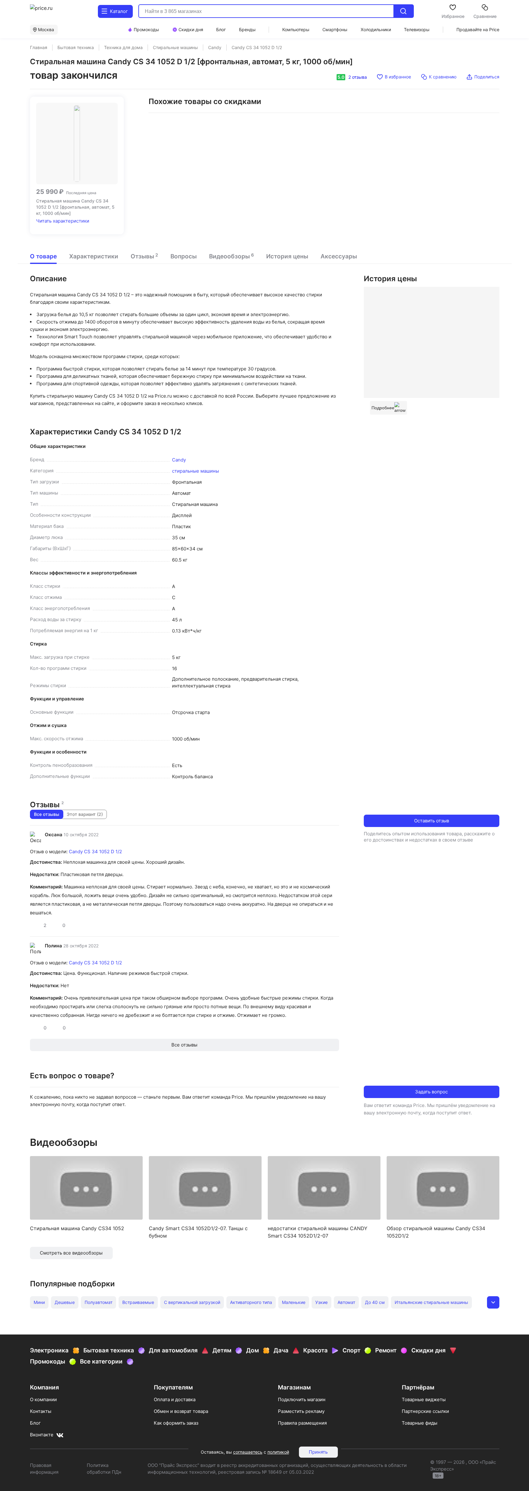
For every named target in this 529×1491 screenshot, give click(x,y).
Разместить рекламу (301, 1411)
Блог (35, 1423)
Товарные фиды (419, 1423)
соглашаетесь (247, 1452)
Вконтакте (41, 1435)
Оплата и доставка (174, 1399)
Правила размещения (302, 1423)
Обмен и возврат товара (181, 1411)
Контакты (40, 1411)
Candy (179, 460)
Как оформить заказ (176, 1423)
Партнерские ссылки (425, 1411)
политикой (278, 1452)
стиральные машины (195, 471)
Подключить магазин (301, 1399)
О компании (43, 1399)
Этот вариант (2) (85, 814)
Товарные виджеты (424, 1399)
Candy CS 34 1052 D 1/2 (95, 851)
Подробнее (383, 407)
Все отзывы (46, 814)
